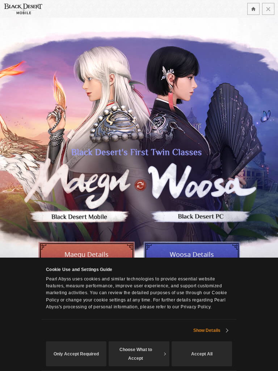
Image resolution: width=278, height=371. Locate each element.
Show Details (206, 330)
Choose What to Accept (135, 354)
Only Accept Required (76, 354)
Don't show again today (268, 9)
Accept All (201, 354)
